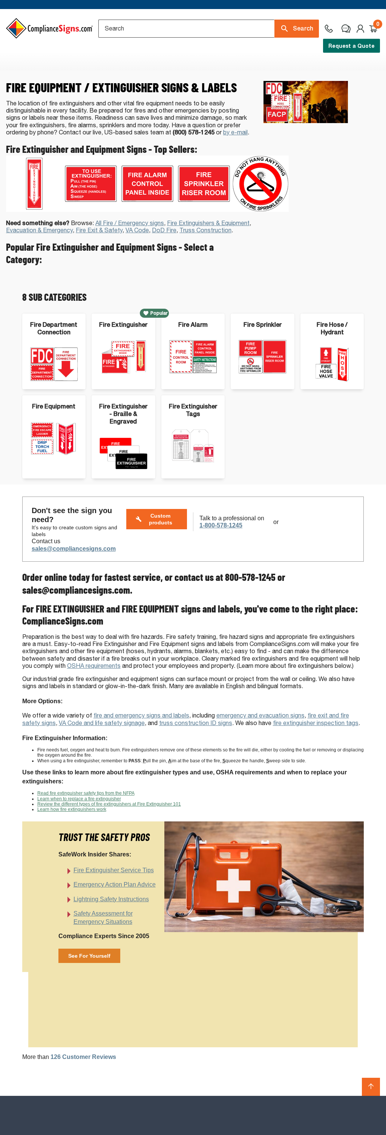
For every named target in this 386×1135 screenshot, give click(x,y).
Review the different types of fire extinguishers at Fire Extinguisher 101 (109, 804)
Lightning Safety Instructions (111, 899)
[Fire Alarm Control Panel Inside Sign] (147, 210)
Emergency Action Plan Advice (115, 884)
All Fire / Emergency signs (129, 223)
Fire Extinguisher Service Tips (114, 870)
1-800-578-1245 (220, 525)
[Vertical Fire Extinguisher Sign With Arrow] (34, 210)
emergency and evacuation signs (260, 715)
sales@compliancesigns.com (74, 548)
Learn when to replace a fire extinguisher (79, 798)
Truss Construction (205, 230)
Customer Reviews (83, 1057)
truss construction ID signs (195, 723)
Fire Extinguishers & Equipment (208, 223)
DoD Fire (164, 230)
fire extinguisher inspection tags (315, 723)
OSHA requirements (94, 666)
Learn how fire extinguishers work (71, 809)
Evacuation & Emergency (39, 230)
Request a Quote (351, 46)
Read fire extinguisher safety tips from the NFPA (86, 793)
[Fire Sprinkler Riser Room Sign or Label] (204, 210)
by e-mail (235, 132)
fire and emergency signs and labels (141, 715)
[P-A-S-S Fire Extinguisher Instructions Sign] (91, 210)
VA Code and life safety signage (102, 723)
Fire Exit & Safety (99, 230)
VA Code (137, 230)
